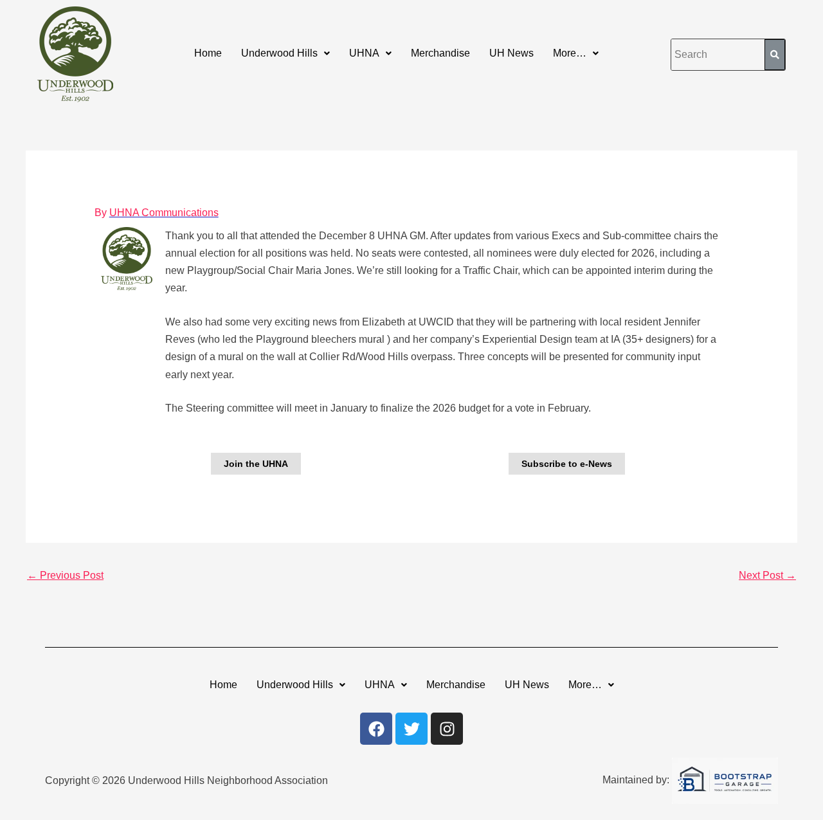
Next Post (767, 575)
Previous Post (65, 575)
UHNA (364, 53)
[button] (285, 53)
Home (208, 53)
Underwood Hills (279, 53)
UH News (511, 53)
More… (569, 53)
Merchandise (440, 53)
